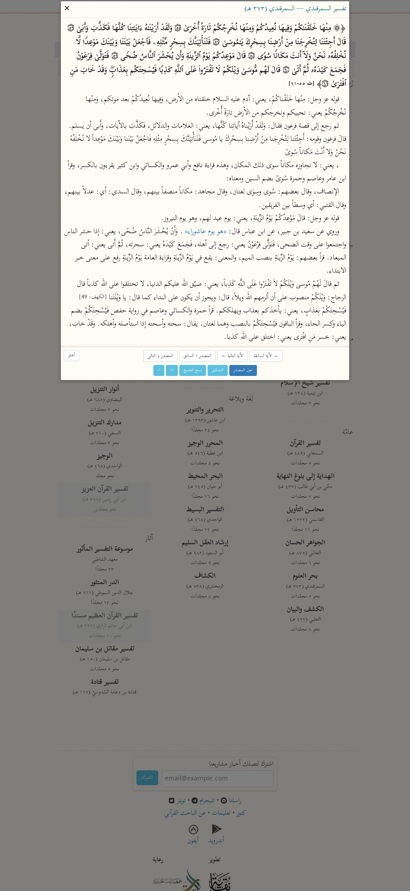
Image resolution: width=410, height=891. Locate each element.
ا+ (172, 370)
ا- (159, 370)
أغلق (71, 355)
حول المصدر (243, 370)
